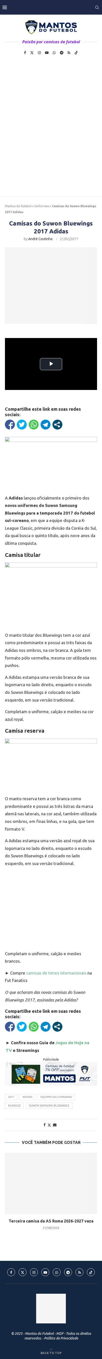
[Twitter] (32, 52)
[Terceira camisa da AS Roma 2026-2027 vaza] (51, 1183)
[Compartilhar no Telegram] (46, 425)
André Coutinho (40, 239)
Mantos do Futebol (18, 206)
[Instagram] (39, 52)
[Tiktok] (76, 52)
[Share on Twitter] (49, 1125)
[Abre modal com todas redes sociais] (57, 425)
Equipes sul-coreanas (56, 1096)
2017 (11, 1096)
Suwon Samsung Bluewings (49, 1105)
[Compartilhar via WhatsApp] (34, 425)
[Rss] (69, 52)
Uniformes (41, 206)
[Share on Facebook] (45, 1125)
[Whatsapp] (54, 52)
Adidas (27, 1096)
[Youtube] (47, 52)
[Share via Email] (54, 1125)
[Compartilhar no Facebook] (10, 425)
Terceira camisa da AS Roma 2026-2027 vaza (51, 1221)
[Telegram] (61, 52)
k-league (14, 1105)
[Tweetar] (22, 425)
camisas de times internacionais (56, 973)
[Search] (97, 7)
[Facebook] (25, 52)
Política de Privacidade (61, 1338)
